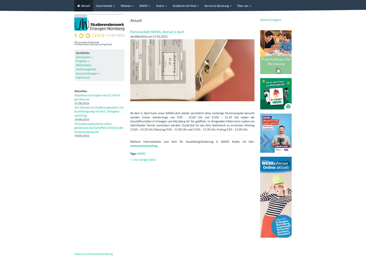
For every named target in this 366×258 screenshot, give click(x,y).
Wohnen (126, 5)
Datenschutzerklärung (100, 254)
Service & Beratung (216, 5)
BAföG (144, 5)
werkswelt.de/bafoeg (144, 145)
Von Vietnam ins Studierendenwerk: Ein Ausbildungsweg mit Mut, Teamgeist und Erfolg (99, 111)
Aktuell (85, 5)
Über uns (242, 5)
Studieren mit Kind (184, 5)
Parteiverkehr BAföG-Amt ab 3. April (157, 32)
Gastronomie (104, 5)
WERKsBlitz (84, 65)
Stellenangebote (86, 69)
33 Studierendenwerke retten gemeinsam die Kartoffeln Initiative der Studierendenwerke (99, 128)
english (276, 19)
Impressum (83, 77)
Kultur (160, 5)
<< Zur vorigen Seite (143, 159)
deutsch (265, 19)
